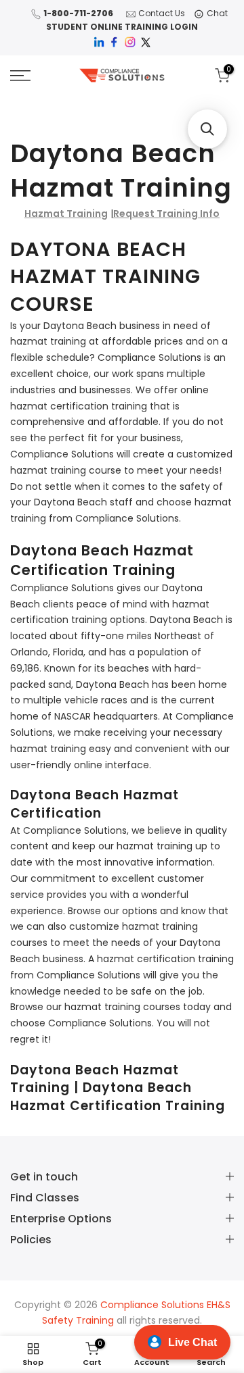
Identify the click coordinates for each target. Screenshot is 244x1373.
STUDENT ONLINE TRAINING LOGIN (122, 26)
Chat (217, 13)
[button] (207, 129)
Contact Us (161, 13)
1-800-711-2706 (78, 13)
